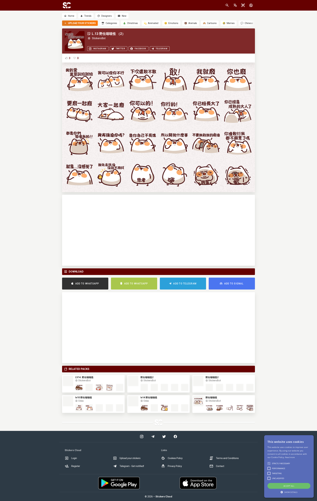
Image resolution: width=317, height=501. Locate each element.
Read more (290, 457)
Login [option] (74, 458)
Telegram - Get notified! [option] (132, 466)
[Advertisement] (158, 230)
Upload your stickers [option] (130, 458)
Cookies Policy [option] (175, 458)
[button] (235, 5)
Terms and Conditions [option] (227, 458)
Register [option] (75, 466)
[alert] (289, 466)
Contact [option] (220, 466)
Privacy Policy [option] (175, 466)
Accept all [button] (288, 486)
